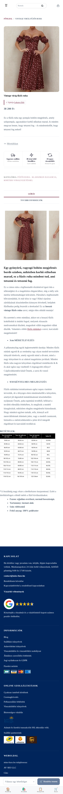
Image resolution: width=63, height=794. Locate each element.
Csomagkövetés (11, 697)
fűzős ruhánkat (34, 329)
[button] (11, 144)
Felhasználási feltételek (14, 701)
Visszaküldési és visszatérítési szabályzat (22, 651)
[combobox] (28, 5)
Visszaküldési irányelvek (15, 706)
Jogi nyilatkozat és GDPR (15, 660)
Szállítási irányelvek (13, 641)
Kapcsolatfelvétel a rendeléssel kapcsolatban (24, 585)
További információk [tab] (31, 200)
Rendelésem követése (14, 581)
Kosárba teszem (50, 781)
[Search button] (42, 5)
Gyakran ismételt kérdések (16, 692)
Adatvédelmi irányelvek (15, 646)
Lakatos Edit (19, 102)
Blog (6, 637)
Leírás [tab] (31, 194)
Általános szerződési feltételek (18, 655)
